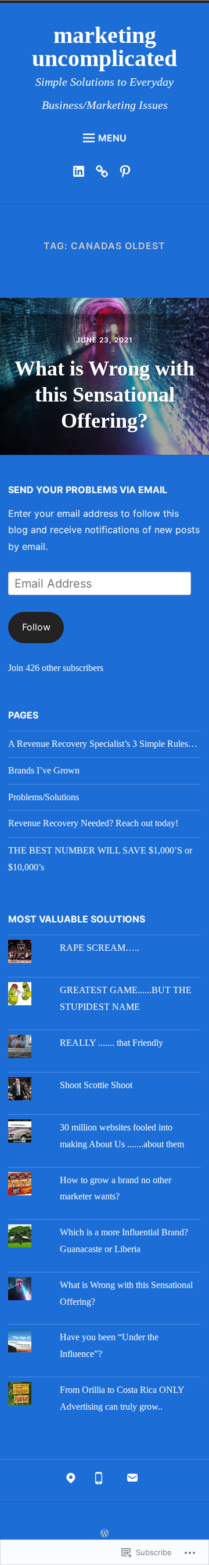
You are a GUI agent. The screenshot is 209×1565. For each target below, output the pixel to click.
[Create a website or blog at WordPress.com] (104, 1533)
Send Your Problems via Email (87, 489)
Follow (36, 627)
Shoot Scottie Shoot (96, 1085)
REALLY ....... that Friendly (111, 1043)
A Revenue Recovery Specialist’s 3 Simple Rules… (102, 744)
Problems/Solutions (43, 797)
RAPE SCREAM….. (99, 948)
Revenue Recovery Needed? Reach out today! (93, 823)
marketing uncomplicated (104, 46)
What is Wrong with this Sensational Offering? (104, 394)
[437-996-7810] (98, 1481)
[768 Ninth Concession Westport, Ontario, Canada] (71, 1481)
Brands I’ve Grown (44, 770)
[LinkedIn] (81, 174)
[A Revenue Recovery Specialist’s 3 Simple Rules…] (105, 174)
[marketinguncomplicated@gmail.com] (132, 1481)
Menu (112, 138)
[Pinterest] (128, 174)
